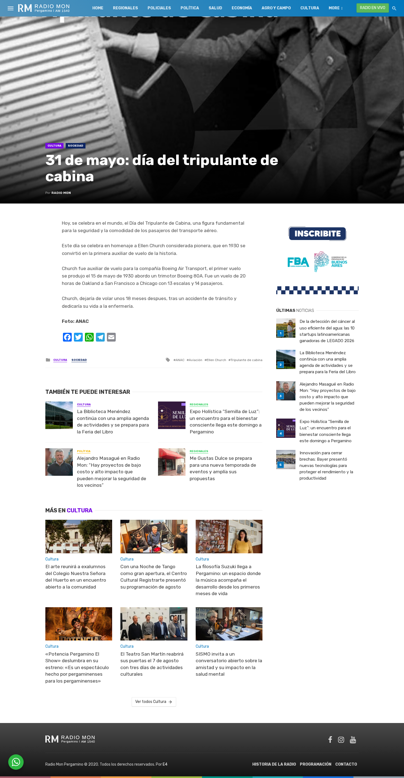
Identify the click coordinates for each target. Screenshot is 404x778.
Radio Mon (61, 193)
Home (97, 8)
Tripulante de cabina (246, 360)
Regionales (125, 8)
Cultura (309, 8)
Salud (215, 8)
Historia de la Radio (274, 764)
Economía (242, 8)
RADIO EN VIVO (372, 8)
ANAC (180, 360)
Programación (315, 764)
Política (190, 8)
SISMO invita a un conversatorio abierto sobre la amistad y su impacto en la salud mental (229, 664)
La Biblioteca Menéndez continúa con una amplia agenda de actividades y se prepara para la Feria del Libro (113, 422)
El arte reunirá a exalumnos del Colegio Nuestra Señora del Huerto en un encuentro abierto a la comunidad (75, 577)
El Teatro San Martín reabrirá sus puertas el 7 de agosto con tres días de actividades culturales (152, 664)
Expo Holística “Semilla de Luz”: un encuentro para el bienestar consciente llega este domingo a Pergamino (226, 422)
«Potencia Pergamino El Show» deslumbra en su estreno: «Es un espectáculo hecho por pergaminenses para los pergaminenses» (77, 667)
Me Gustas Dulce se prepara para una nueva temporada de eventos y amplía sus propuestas (223, 468)
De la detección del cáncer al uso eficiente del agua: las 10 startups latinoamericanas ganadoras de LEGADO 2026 (327, 331)
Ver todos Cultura (150, 701)
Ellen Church (216, 360)
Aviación (195, 360)
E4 (165, 764)
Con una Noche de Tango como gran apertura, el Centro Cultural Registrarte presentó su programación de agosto (153, 577)
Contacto (346, 764)
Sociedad (75, 145)
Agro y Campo (276, 8)
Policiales (159, 8)
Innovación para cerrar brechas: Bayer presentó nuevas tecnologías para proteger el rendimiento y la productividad (326, 465)
